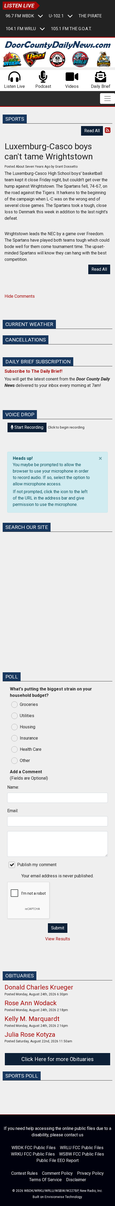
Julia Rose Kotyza (30, 1034)
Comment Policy (57, 1173)
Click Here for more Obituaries (57, 1059)
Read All (92, 130)
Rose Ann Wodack (31, 1003)
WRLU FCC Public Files (81, 1147)
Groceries (29, 704)
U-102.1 (56, 15)
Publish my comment (36, 864)
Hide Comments (20, 296)
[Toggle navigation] (107, 98)
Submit (57, 927)
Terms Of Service (45, 1179)
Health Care (30, 749)
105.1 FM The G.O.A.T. (71, 28)
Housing (27, 726)
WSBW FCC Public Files (81, 1154)
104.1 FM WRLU (21, 28)
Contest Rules (24, 1173)
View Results (57, 938)
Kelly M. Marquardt (32, 1019)
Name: (13, 787)
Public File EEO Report (57, 1160)
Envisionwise (54, 1197)
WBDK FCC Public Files (33, 1147)
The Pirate (90, 15)
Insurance (29, 738)
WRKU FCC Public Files (33, 1154)
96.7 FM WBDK (20, 15)
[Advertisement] (57, 610)
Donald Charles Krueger (39, 987)
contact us (73, 1134)
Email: (12, 810)
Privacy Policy (90, 1173)
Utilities (27, 715)
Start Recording (28, 427)
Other (25, 760)
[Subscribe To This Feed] (107, 130)
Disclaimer (76, 1179)
